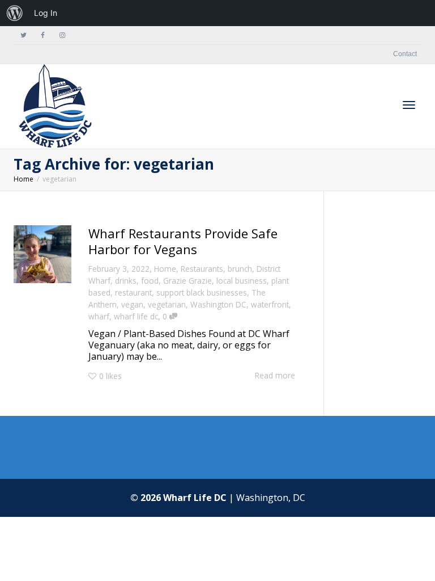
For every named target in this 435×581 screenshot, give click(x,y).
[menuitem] (14, 13)
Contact (405, 54)
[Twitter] (23, 35)
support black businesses (201, 292)
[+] (42, 254)
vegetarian (167, 304)
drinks (126, 280)
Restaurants (202, 268)
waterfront (270, 304)
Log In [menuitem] (45, 13)
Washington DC (218, 304)
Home (165, 268)
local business (241, 280)
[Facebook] (42, 35)
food (150, 280)
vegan (132, 304)
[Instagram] (62, 35)
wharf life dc (136, 316)
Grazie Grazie (187, 280)
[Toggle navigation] (408, 105)
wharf (98, 316)
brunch (240, 268)
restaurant (133, 292)
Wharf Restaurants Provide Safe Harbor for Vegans (183, 241)
